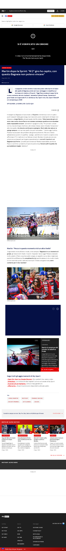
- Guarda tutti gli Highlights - (16, 384)
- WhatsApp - (11, 381)
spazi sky (20, 540)
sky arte (4, 537)
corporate (36, 545)
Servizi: (19, 524)
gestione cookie (38, 527)
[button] (57, 308)
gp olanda (27, 401)
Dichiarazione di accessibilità (37, 537)
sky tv (19, 527)
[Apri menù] (2, 16)
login (62, 11)
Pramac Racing (37, 398)
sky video (4, 534)
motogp (25, 398)
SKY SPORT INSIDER (58, 16)
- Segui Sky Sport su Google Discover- (19, 379)
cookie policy (37, 530)
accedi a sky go (57, 523)
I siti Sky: (4, 524)
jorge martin (13, 398)
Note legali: (36, 524)
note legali (36, 534)
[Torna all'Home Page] (8, 16)
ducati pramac (13, 401)
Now (18, 534)
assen (37, 401)
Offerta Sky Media (38, 541)
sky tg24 (4, 530)
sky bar (19, 537)
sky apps (20, 530)
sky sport (5, 527)
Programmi (20, 544)
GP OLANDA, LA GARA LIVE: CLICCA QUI (20, 104)
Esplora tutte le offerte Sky (17, 11)
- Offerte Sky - (12, 386)
